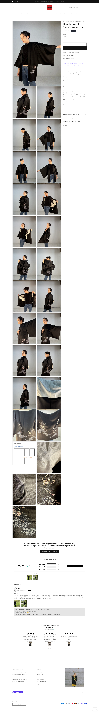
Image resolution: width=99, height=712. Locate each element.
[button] (13, 7)
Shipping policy (66, 708)
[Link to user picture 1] (17, 603)
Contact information (74, 708)
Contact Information (41, 681)
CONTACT (14, 684)
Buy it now (75, 48)
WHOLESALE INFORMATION (18, 681)
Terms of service (59, 708)
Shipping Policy (40, 676)
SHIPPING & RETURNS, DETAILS (49, 551)
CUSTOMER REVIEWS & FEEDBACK (19, 679)
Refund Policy (40, 674)
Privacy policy (52, 708)
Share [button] (66, 125)
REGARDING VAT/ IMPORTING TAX (19, 674)
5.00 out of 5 (28, 565)
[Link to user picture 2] (24, 603)
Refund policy (46, 708)
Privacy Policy (40, 672)
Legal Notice (40, 684)
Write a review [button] (74, 566)
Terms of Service (40, 679)
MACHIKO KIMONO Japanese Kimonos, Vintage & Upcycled (25, 708)
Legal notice (81, 708)
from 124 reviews (49, 629)
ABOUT (13, 676)
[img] (17, 588)
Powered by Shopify (39, 708)
